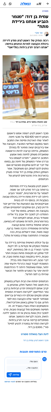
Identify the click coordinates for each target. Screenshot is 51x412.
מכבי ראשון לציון (41, 341)
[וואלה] (25, 3)
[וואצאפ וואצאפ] (10, 3)
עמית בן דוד (28, 341)
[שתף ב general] (4, 3)
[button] (39, 4)
